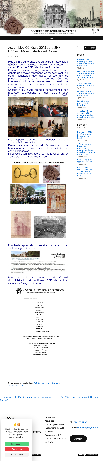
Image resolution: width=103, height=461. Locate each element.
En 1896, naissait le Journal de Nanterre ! (80, 397)
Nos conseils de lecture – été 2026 (85, 161)
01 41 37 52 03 (80, 422)
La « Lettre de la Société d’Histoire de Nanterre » (85, 93)
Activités (38, 383)
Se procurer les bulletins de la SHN (86, 84)
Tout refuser (17, 449)
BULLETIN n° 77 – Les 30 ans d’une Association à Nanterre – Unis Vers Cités (84, 172)
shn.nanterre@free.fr (87, 427)
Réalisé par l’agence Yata (88, 454)
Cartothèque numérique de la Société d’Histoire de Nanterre (85, 63)
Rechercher (90, 48)
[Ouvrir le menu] (51, 38)
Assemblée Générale (50, 383)
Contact (78, 438)
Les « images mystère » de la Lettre (83, 103)
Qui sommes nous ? (16, 385)
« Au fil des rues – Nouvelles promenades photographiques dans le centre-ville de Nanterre (86, 149)
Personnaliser (17, 454)
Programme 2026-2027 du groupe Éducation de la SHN (85, 135)
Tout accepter (17, 444)
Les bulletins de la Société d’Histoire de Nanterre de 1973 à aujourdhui (85, 74)
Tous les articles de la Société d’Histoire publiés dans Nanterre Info (85, 114)
